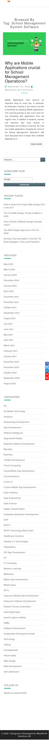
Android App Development (16, 421)
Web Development (13, 666)
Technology (9, 639)
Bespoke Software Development (19, 443)
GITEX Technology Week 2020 (18, 530)
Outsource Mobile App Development (21, 595)
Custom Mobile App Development (20, 487)
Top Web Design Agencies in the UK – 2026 (22, 231)
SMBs (7, 622)
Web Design (10, 660)
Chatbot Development (14, 459)
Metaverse (9, 574)
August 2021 (10, 318)
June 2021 (9, 329)
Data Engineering (12, 497)
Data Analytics (11, 492)
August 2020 (10, 383)
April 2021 (9, 339)
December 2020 (11, 361)
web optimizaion (11, 671)
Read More (37, 144)
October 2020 (10, 372)
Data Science (10, 503)
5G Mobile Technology (14, 411)
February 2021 (11, 350)
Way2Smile (11, 89)
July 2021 (8, 323)
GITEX (7, 525)
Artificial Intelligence (13, 432)
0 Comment (27, 89)
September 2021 (12, 312)
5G (5, 405)
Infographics (9, 546)
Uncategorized (11, 650)
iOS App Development (14, 552)
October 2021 (10, 307)
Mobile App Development (16, 579)
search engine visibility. (15, 617)
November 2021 (11, 302)
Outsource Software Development (20, 601)
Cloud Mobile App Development (19, 470)
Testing (7, 644)
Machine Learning (12, 568)
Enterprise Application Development (21, 514)
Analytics (8, 416)
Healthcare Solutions (14, 535)
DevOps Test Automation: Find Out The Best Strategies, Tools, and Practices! (22, 240)
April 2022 (9, 291)
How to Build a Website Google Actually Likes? (23, 223)
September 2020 (12, 377)
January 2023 (10, 285)
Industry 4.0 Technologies (16, 541)
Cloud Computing (12, 465)
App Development (12, 427)
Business (8, 454)
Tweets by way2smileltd (15, 692)
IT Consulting (10, 563)
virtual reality (10, 655)
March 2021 (9, 345)
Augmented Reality (13, 438)
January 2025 (10, 274)
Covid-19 (8, 481)
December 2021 (11, 296)
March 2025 (9, 269)
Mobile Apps (10, 584)
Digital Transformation (14, 508)
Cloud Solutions (11, 476)
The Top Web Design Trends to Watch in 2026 (23, 214)
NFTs (6, 590)
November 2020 (11, 367)
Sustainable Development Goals (19, 633)
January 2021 (10, 356)
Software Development (15, 628)
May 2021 (8, 334)
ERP (6, 519)
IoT (5, 557)
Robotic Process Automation (17, 606)
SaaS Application (12, 612)
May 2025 (8, 264)
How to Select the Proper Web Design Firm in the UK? (24, 206)
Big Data (8, 449)
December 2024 (11, 280)
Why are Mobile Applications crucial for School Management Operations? (22, 72)
